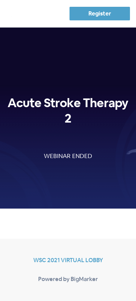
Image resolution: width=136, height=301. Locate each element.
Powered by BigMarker (68, 279)
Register (99, 13)
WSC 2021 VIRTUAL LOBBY (68, 260)
